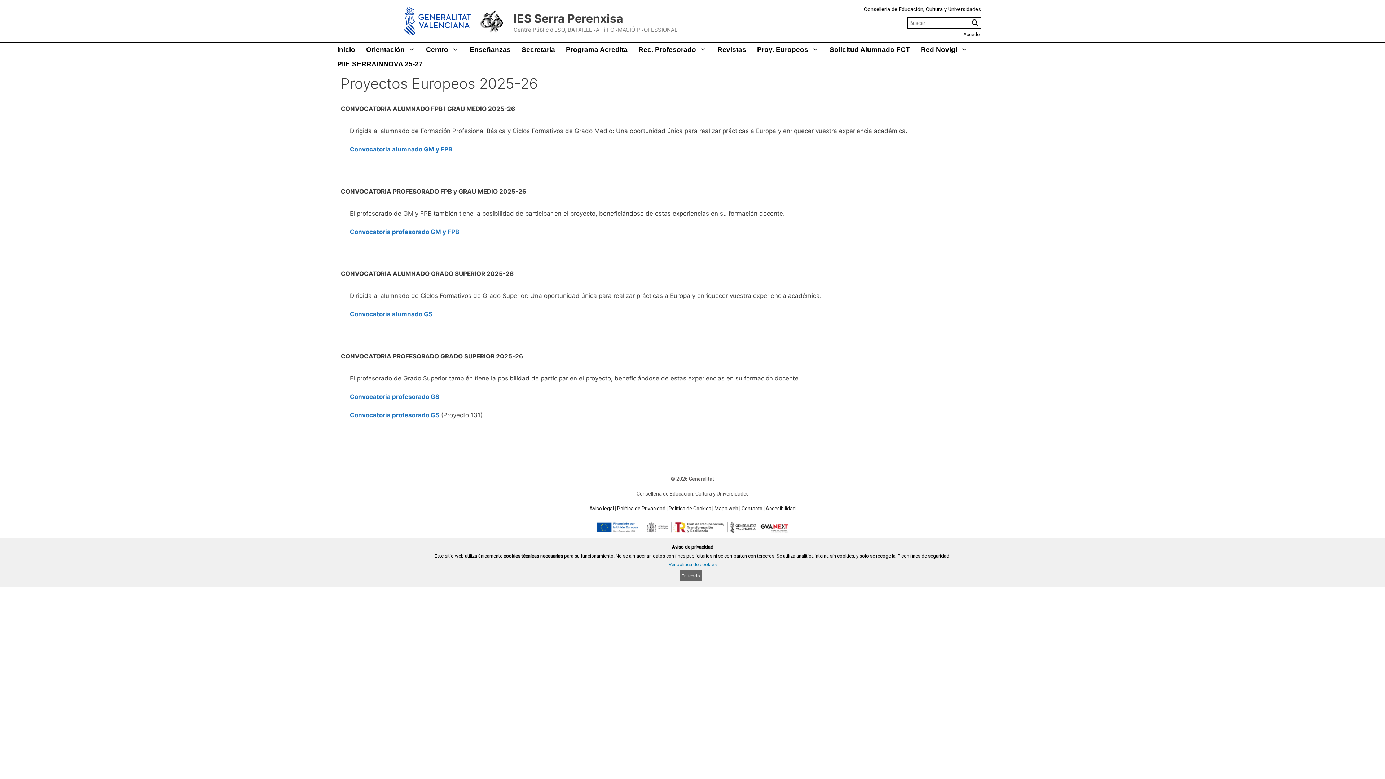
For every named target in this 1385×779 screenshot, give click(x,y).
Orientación (385, 49)
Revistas (731, 49)
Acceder (972, 34)
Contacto (752, 508)
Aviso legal (601, 508)
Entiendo (691, 575)
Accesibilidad (781, 508)
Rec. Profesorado (667, 49)
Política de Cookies (690, 508)
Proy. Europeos (782, 49)
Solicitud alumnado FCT (870, 49)
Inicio (346, 49)
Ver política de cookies (693, 564)
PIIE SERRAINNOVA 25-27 (380, 64)
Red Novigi (939, 49)
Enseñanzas (490, 49)
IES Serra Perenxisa (568, 19)
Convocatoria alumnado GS (391, 314)
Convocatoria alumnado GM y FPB (401, 149)
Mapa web (726, 508)
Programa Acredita (597, 49)
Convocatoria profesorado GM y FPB (404, 232)
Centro (437, 49)
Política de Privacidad (641, 508)
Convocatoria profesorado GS (394, 396)
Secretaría (538, 49)
